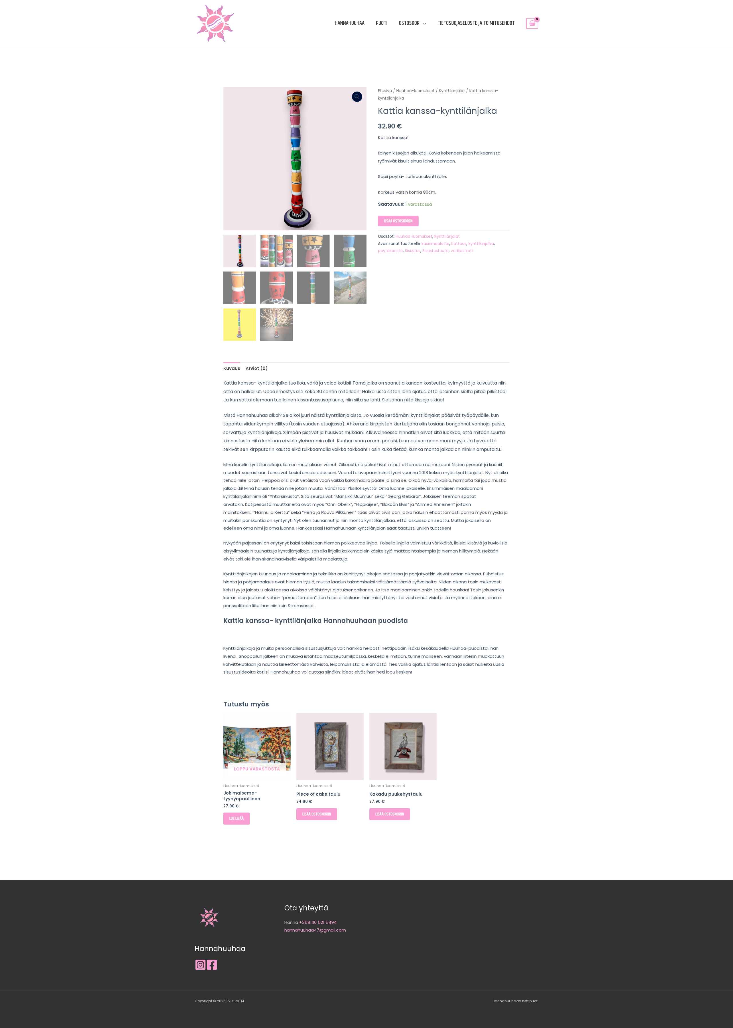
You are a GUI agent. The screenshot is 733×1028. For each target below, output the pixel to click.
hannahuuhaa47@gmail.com (315, 930)
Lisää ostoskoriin (398, 221)
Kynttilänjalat (452, 91)
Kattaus (458, 243)
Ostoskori (410, 23)
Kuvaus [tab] (231, 368)
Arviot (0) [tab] (257, 368)
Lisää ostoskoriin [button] (316, 814)
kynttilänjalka (481, 243)
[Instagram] (200, 964)
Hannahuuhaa (349, 23)
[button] (357, 97)
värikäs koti (462, 250)
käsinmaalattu (435, 243)
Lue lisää (236, 818)
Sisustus (412, 250)
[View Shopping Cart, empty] (532, 23)
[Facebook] (212, 964)
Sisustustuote (435, 250)
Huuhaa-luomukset (415, 91)
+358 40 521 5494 (318, 922)
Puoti (381, 23)
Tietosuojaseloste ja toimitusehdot (476, 23)
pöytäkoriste (390, 250)
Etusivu (385, 91)
